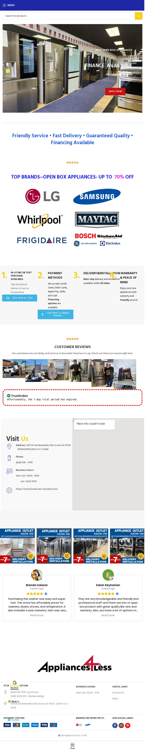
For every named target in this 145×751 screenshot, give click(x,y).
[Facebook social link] (113, 725)
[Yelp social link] (126, 725)
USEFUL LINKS (118, 686)
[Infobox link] (17, 283)
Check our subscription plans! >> (101, 398)
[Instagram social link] (120, 725)
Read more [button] (33, 615)
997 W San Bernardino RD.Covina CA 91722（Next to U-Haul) (38, 705)
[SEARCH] (136, 16)
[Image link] (14, 686)
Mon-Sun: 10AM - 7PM (86, 692)
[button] (4, 68)
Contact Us (117, 692)
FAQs (113, 698)
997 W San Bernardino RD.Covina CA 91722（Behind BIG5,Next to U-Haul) (40, 447)
